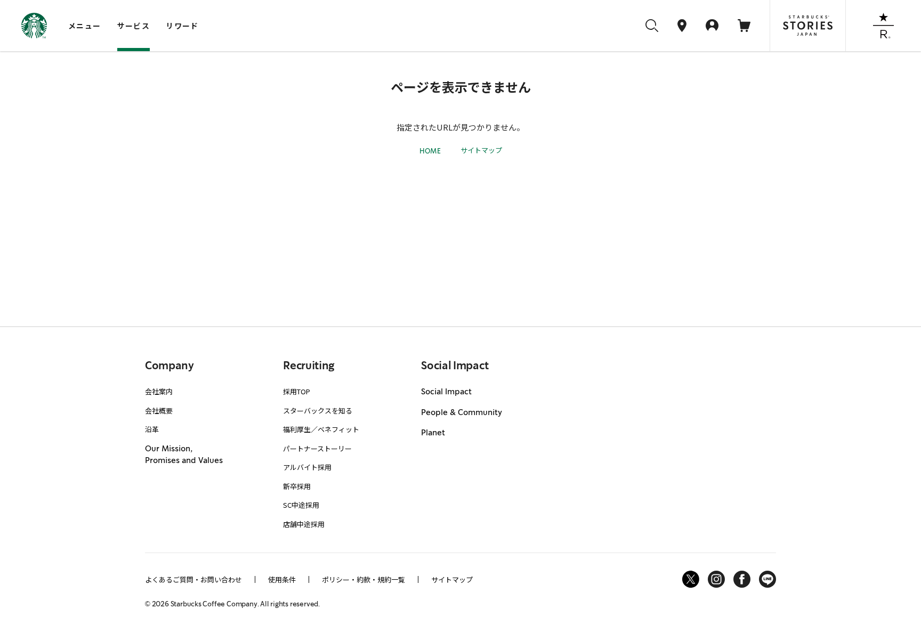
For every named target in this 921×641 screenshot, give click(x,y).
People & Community (461, 413)
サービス (133, 25)
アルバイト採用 (307, 467)
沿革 (152, 429)
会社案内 (159, 391)
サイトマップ (481, 150)
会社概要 (159, 410)
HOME (430, 151)
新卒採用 (297, 486)
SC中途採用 (301, 505)
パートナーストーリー (317, 448)
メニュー (84, 25)
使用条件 (282, 579)
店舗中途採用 (304, 524)
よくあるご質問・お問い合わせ (193, 579)
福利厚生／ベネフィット (321, 429)
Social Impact (446, 392)
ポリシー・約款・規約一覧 (363, 579)
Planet (433, 433)
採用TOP (296, 391)
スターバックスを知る (317, 410)
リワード (182, 25)
